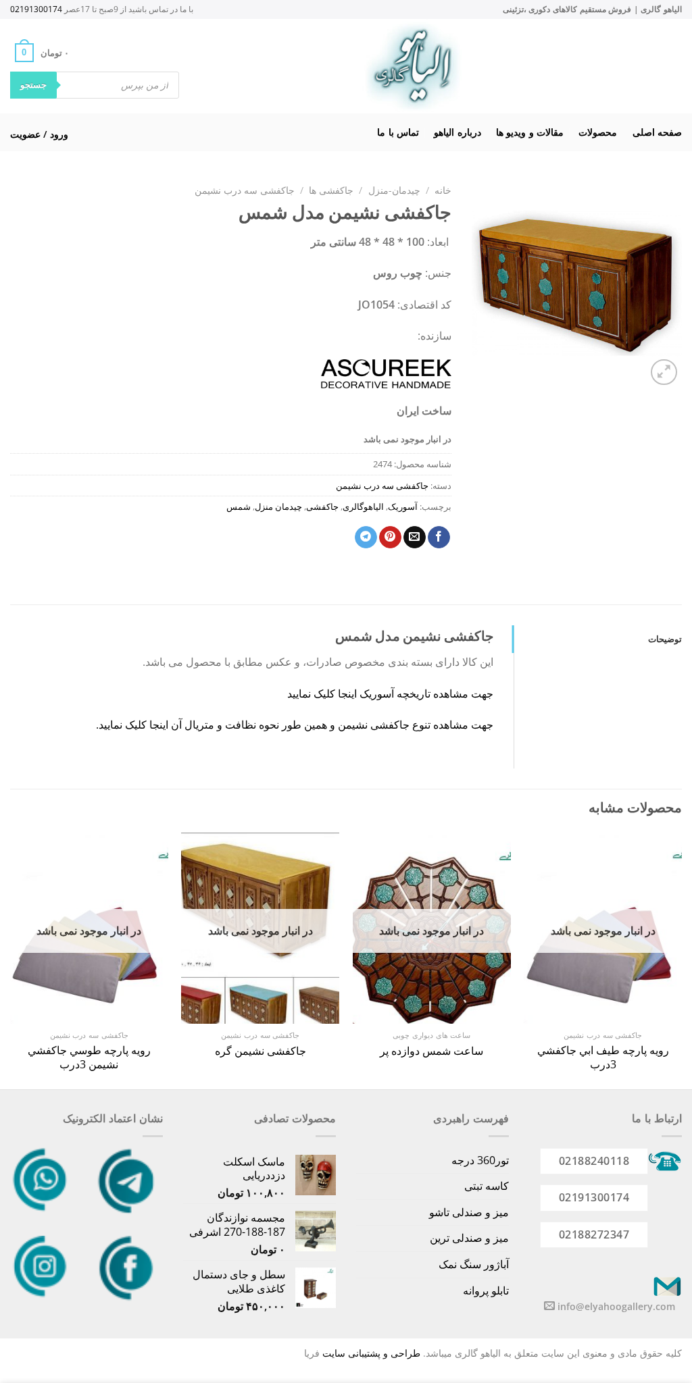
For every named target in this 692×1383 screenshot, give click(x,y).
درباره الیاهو (457, 132)
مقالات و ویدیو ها (530, 132)
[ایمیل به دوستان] (414, 537)
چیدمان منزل (278, 506)
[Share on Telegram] (366, 537)
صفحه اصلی (657, 132)
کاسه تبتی (486, 1185)
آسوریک (403, 506)
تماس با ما (398, 132)
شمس (238, 506)
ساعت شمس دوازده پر (431, 1051)
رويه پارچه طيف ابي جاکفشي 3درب (603, 1057)
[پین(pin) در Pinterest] (390, 537)
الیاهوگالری (363, 506)
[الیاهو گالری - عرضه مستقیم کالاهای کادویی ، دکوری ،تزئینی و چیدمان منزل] (413, 66)
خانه (443, 190)
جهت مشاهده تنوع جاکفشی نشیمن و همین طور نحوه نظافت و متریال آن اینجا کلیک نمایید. (293, 724)
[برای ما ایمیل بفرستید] (549, 1306)
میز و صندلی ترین (469, 1237)
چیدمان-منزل (394, 190)
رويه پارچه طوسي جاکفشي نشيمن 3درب (89, 1057)
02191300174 (36, 9)
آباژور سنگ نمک (474, 1264)
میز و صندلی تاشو (469, 1212)
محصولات (597, 132)
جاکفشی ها (331, 190)
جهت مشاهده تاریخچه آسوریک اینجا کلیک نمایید (390, 693)
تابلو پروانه (486, 1290)
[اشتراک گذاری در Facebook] (439, 537)
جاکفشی (322, 506)
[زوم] (664, 372)
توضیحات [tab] (665, 639)
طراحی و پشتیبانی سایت (371, 1353)
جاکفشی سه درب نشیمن (245, 190)
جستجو (33, 84)
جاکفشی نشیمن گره (260, 1051)
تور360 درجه (480, 1160)
